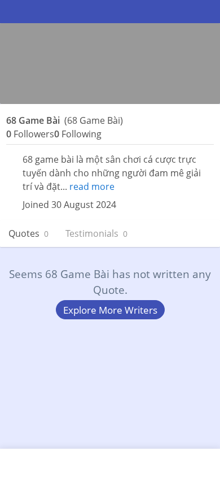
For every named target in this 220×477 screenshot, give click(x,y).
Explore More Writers (110, 309)
